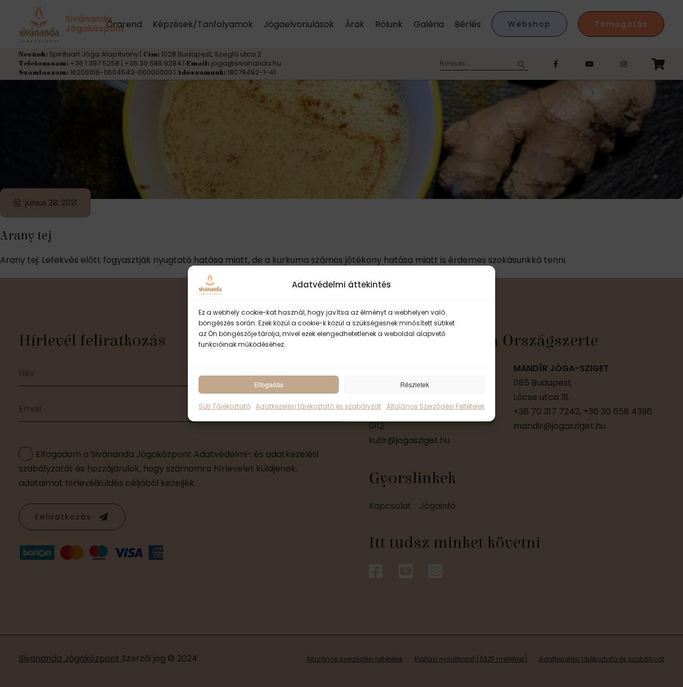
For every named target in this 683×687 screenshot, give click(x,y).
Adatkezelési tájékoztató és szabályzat (318, 406)
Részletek (414, 384)
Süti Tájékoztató (224, 406)
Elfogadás (268, 384)
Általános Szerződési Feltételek (435, 406)
